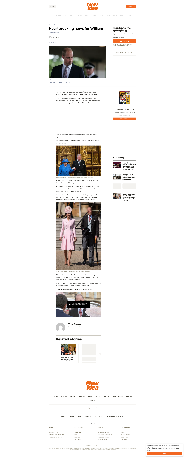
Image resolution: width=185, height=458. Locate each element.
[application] (78, 304)
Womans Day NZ (79, 432)
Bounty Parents (102, 439)
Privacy (71, 416)
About (63, 416)
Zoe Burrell (56, 37)
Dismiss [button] (164, 453)
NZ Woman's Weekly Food (105, 434)
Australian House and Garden (57, 430)
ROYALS (71, 16)
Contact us (98, 416)
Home (50, 24)
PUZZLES (130, 16)
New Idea (77, 437)
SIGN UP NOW (124, 41)
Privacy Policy (116, 45)
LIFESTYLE (122, 16)
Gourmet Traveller (103, 437)
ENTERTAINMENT (112, 16)
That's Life (78, 439)
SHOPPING (101, 16)
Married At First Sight (59, 16)
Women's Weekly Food (104, 432)
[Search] (58, 6)
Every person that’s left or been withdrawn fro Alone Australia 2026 (128, 177)
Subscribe (88, 416)
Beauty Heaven (125, 434)
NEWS (86, 16)
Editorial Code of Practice (115, 416)
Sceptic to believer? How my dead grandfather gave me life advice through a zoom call (128, 197)
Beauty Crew (125, 437)
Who (76, 434)
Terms (79, 416)
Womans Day (78, 430)
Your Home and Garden (55, 437)
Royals (55, 24)
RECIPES (93, 16)
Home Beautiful (53, 432)
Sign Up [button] (130, 6)
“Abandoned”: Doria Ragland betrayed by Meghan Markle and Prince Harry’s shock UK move (67, 359)
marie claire (125, 430)
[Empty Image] (117, 186)
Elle (122, 432)
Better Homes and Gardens (56, 434)
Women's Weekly (102, 430)
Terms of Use (124, 45)
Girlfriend (124, 439)
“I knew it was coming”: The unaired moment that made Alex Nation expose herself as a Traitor (129, 166)
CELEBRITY (79, 16)
